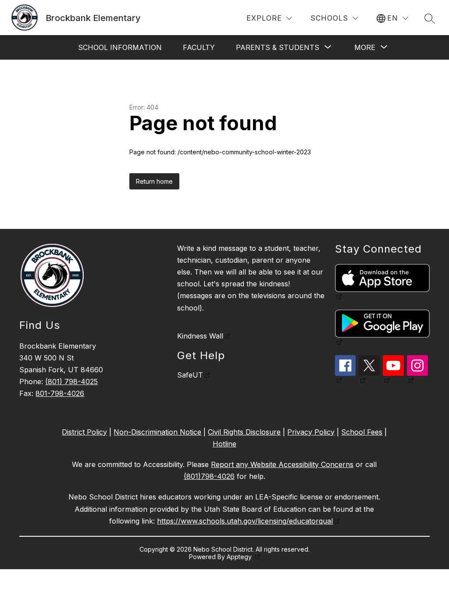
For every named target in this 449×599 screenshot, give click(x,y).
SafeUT (190, 375)
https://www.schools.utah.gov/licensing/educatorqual (245, 521)
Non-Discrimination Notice (157, 432)
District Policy (84, 432)
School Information (120, 47)
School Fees (361, 432)
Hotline (224, 443)
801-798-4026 (60, 393)
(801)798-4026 (209, 476)
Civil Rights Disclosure (244, 432)
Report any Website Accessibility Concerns (282, 464)
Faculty (199, 47)
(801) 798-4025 (71, 381)
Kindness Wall (200, 336)
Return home (154, 181)
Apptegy (240, 556)
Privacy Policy (311, 432)
